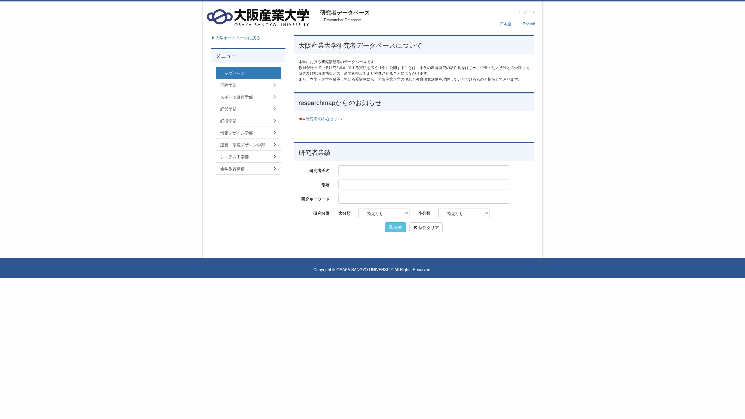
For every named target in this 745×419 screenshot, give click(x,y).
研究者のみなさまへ (324, 118)
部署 (326, 184)
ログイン (527, 12)
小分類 (424, 213)
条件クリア (428, 227)
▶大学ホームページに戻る (235, 37)
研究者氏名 (319, 170)
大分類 (344, 213)
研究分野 (321, 213)
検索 (397, 227)
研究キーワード (315, 199)
